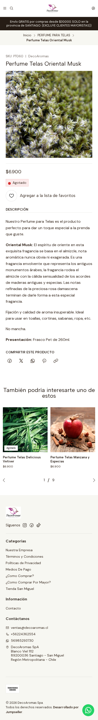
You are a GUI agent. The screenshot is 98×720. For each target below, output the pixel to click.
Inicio (27, 35)
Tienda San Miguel (20, 589)
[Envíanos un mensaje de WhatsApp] (88, 710)
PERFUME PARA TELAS (54, 35)
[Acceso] (93, 8)
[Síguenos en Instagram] (24, 525)
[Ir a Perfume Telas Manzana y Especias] (72, 429)
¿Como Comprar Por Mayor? (28, 582)
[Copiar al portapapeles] (56, 361)
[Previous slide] (5, 480)
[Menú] (5, 8)
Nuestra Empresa (19, 550)
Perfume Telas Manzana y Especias (69, 459)
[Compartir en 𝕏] (21, 361)
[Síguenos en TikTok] (38, 525)
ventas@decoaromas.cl (29, 627)
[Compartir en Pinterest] (44, 361)
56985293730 (22, 640)
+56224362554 (23, 634)
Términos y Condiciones (24, 556)
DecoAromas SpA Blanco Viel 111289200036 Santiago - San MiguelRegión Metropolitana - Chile (37, 653)
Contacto (13, 608)
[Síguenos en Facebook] (31, 525)
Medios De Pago (18, 569)
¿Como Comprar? (20, 576)
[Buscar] (11, 8)
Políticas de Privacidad (23, 563)
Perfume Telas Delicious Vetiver (22, 459)
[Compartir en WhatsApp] (33, 361)
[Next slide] (93, 480)
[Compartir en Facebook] (10, 361)
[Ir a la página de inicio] (52, 8)
